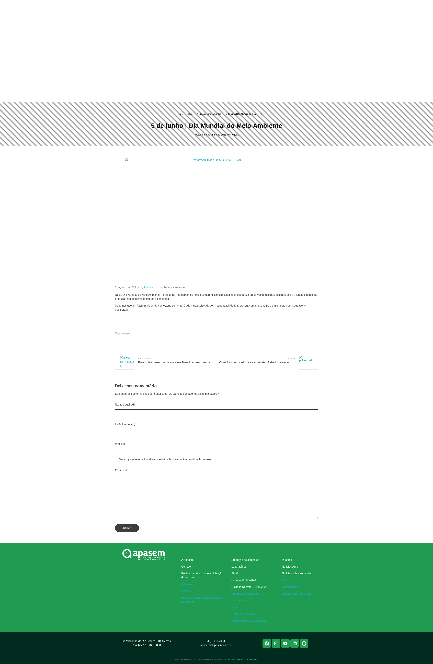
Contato (186, 566)
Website (120, 443)
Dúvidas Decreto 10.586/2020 (249, 587)
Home (180, 114)
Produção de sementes (245, 559)
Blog (190, 114)
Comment (121, 470)
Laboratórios (238, 566)
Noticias (234, 134)
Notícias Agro (290, 566)
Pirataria (287, 559)
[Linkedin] (306, 4)
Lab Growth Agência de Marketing (242, 659)
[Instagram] (293, 4)
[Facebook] (287, 4)
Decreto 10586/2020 (243, 580)
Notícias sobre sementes (297, 573)
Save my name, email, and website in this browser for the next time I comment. (165, 459)
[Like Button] (312, 333)
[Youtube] (299, 4)
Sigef (234, 573)
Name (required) (125, 404)
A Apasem (187, 559)
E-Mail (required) (125, 424)
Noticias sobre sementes (209, 114)
